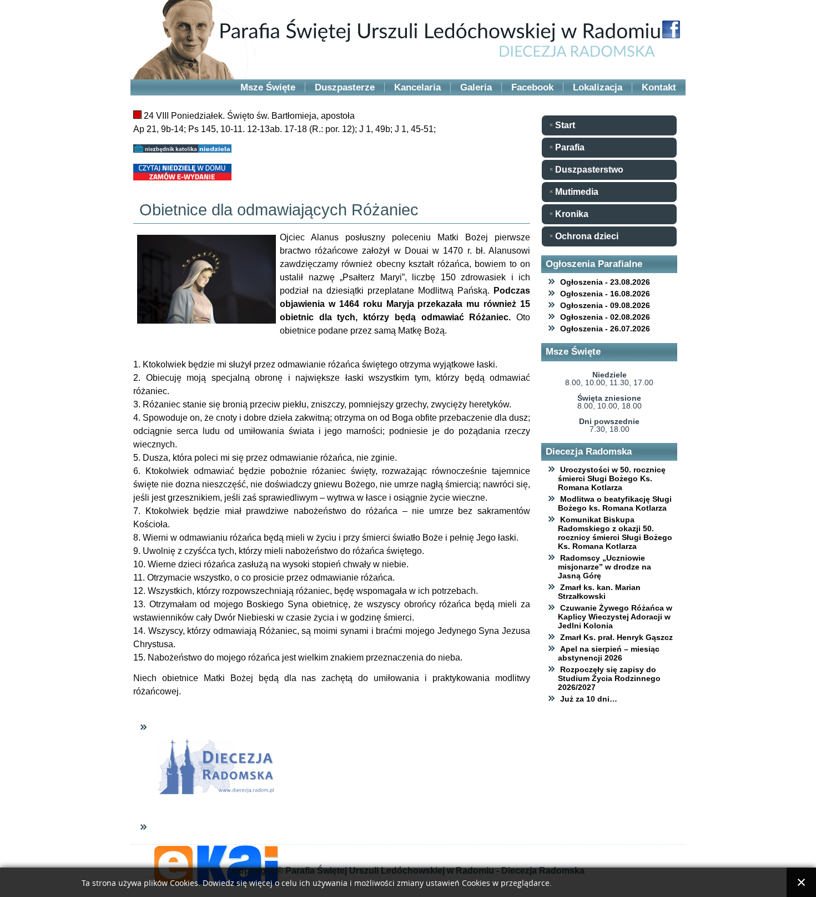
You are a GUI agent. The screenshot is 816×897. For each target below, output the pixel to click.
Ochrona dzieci (586, 236)
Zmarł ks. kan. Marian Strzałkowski (599, 592)
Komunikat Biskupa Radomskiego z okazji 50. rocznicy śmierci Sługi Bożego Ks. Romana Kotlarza (615, 533)
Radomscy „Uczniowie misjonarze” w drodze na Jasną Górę (604, 566)
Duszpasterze (345, 87)
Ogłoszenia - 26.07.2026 (605, 328)
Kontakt (659, 87)
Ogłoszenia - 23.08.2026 (605, 282)
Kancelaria (417, 87)
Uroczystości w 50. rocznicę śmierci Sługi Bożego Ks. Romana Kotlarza (612, 478)
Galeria (476, 87)
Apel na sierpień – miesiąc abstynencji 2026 (608, 653)
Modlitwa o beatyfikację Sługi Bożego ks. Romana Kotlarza (615, 503)
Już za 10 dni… (588, 698)
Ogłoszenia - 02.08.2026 (605, 317)
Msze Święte (267, 87)
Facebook (532, 87)
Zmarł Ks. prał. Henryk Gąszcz (616, 637)
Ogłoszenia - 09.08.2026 (605, 305)
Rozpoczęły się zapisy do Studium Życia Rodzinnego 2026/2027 (609, 678)
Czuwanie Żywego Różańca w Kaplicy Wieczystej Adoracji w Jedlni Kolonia (615, 616)
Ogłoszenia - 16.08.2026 (605, 293)
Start (565, 125)
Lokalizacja (597, 87)
